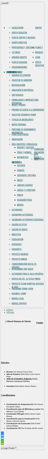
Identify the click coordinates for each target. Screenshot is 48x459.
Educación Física (24, 200)
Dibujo (20, 195)
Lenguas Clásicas (25, 185)
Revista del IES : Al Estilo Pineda (26, 278)
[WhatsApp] (22, 441)
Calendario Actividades (22, 214)
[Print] (9, 310)
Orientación (17, 139)
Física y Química (24, 152)
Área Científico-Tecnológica (24, 144)
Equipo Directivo (19, 42)
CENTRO (38, 27)
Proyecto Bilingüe (20, 254)
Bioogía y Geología (25, 147)
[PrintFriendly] (22, 443)
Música (20, 204)
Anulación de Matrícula (22, 90)
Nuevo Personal (19, 124)
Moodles (39, 52)
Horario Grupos (19, 57)
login (37, 57)
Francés (20, 170)
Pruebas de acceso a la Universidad (28, 109)
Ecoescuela (17, 244)
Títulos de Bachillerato (22, 119)
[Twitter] (22, 438)
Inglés (20, 180)
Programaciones (19, 67)
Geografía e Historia (26, 175)
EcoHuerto (16, 249)
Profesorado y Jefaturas (23, 47)
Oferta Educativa (19, 32)
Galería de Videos (19, 229)
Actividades (17, 209)
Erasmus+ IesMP (19, 293)
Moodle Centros (19, 303)
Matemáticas (23, 157)
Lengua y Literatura (26, 190)
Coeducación (17, 239)
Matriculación (18, 85)
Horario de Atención (21, 75)
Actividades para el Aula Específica (27, 273)
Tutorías (16, 52)
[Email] (10, 312)
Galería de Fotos (19, 224)
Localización (17, 27)
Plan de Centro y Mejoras (23, 37)
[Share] (22, 433)
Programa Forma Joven (22, 288)
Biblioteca (16, 234)
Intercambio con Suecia (22, 269)
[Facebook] (22, 435)
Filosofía (21, 165)
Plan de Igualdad (19, 62)
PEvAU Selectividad (20, 134)
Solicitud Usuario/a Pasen (24, 114)
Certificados (17, 95)
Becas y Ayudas (18, 104)
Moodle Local (18, 298)
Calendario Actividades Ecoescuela (27, 219)
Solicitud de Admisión (22, 80)
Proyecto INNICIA (19, 259)
